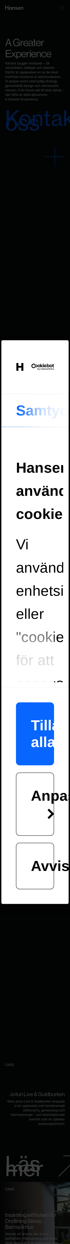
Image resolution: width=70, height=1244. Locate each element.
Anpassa (42, 796)
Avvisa (42, 866)
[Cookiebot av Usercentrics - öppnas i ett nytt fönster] (42, 367)
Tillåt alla (42, 733)
